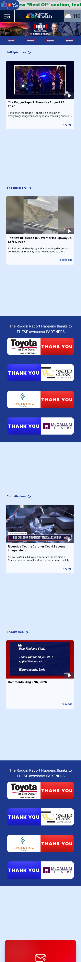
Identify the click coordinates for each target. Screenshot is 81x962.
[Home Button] (39, 16)
